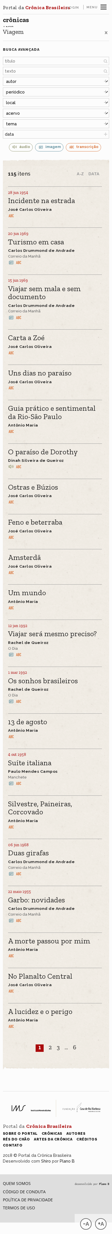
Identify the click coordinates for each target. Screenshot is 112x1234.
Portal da (36, 7)
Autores (76, 1133)
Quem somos (17, 1183)
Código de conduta (24, 1191)
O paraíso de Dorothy (43, 452)
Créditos (86, 1139)
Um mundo (27, 593)
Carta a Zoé (26, 338)
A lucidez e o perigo (40, 1012)
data (9, 134)
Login (73, 7)
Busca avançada (21, 49)
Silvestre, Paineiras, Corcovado (40, 808)
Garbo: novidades (36, 900)
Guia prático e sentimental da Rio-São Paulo (52, 412)
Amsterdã (24, 558)
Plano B (67, 1161)
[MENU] (103, 6)
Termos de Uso (19, 1207)
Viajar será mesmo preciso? (52, 634)
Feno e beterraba (35, 522)
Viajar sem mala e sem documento (44, 293)
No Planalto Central (40, 976)
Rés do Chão (16, 1139)
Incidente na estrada (41, 201)
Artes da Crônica (53, 1139)
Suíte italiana (29, 763)
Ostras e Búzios (33, 487)
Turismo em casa (36, 242)
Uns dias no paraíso (40, 373)
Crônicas (16, 20)
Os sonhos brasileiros (43, 681)
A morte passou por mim (49, 941)
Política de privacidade (28, 1199)
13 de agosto (27, 722)
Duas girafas (28, 853)
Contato (13, 1145)
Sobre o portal (20, 1133)
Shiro (46, 1161)
